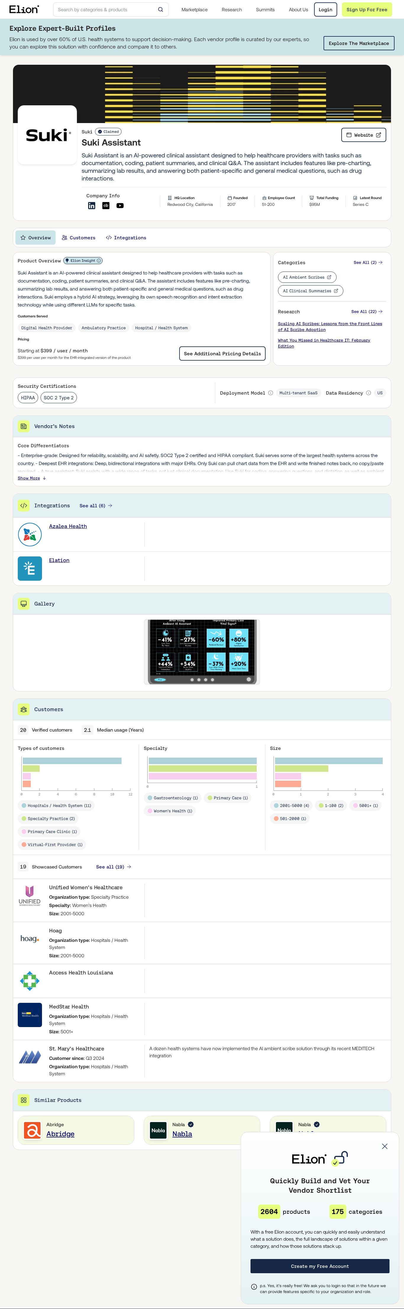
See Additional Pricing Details (222, 353)
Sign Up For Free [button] (367, 9)
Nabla (182, 1134)
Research (232, 9)
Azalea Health (68, 526)
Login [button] (325, 9)
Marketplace (195, 9)
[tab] (35, 237)
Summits (265, 9)
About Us (298, 9)
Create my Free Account (320, 1266)
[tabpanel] (202, 701)
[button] (368, 262)
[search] (111, 9)
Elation (59, 560)
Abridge (60, 1134)
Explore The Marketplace (359, 43)
